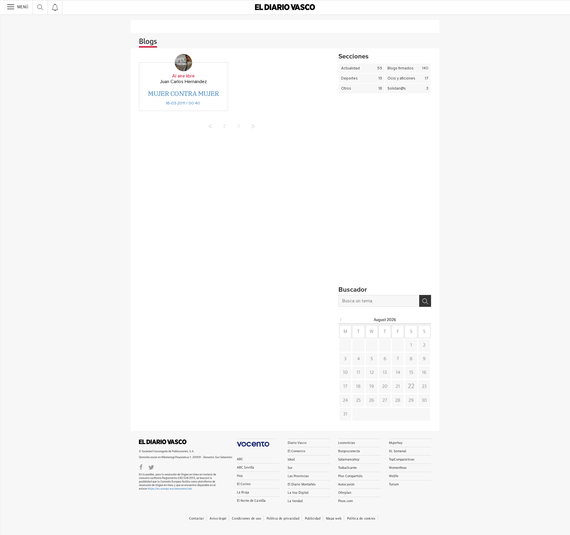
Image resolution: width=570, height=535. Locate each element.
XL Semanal (397, 451)
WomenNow (398, 467)
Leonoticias (346, 442)
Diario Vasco (297, 442)
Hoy (240, 475)
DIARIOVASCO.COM (162, 442)
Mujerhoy (396, 442)
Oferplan (344, 492)
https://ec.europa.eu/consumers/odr (169, 489)
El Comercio (296, 451)
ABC (240, 459)
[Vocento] (256, 443)
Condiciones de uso (246, 518)
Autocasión (346, 484)
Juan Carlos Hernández (183, 81)
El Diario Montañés (302, 484)
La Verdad (295, 501)
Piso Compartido (350, 476)
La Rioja (243, 492)
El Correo (244, 484)
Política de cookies (361, 518)
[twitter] (151, 466)
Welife (394, 476)
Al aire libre (183, 76)
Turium (394, 484)
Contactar (196, 518)
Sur (290, 467)
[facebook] (141, 466)
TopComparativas (402, 459)
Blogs (148, 41)
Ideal (291, 459)
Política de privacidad (283, 518)
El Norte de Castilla (251, 500)
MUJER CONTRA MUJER (183, 93)
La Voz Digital (298, 492)
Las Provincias (298, 476)
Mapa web (333, 518)
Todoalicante (347, 467)
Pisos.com (345, 501)
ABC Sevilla (245, 467)
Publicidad (312, 518)
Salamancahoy (349, 459)
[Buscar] (425, 301)
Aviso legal (218, 518)
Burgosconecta (349, 451)
